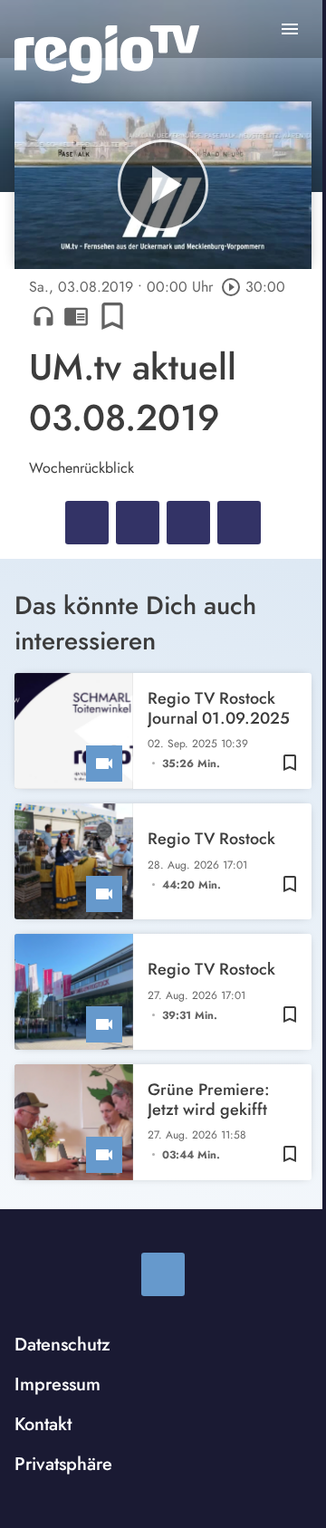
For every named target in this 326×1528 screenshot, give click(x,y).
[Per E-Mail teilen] (239, 522)
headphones (43, 316)
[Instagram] (163, 1274)
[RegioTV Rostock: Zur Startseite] (106, 54)
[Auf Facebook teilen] (87, 522)
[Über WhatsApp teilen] (188, 522)
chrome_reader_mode (76, 316)
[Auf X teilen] (137, 522)
